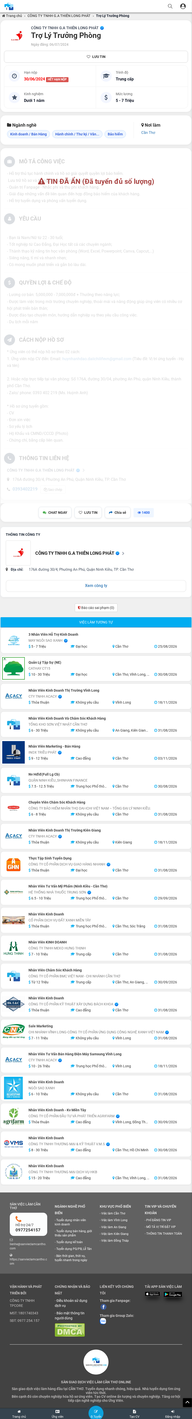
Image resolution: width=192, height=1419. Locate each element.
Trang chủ (13, 16)
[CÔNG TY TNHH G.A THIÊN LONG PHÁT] (16, 36)
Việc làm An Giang (113, 1227)
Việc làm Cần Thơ (113, 1213)
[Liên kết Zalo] (103, 1321)
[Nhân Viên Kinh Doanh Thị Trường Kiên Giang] (13, 836)
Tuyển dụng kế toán (69, 1242)
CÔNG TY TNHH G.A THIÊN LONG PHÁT (59, 16)
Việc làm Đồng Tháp (115, 1240)
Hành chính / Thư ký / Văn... (77, 134)
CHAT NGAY (57, 513)
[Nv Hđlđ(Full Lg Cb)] (13, 780)
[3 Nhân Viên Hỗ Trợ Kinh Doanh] (13, 640)
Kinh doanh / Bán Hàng (28, 134)
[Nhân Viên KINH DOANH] (13, 948)
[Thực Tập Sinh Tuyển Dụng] (13, 864)
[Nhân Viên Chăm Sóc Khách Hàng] (13, 976)
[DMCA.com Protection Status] (70, 1330)
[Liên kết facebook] (103, 1307)
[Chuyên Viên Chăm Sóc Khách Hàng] (13, 808)
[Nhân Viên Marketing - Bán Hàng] (13, 752)
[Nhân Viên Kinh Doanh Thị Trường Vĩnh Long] (13, 696)
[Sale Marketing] (13, 1032)
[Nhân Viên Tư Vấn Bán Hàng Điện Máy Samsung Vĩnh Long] (13, 1060)
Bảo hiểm (115, 134)
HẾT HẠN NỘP (57, 79)
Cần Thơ (148, 132)
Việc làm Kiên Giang (114, 1234)
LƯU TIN (99, 57)
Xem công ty (96, 585)
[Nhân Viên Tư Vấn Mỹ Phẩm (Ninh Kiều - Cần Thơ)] (13, 892)
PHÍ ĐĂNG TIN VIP (158, 1220)
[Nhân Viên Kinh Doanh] (13, 920)
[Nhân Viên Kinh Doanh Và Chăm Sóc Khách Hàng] (13, 724)
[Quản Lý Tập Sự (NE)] (13, 668)
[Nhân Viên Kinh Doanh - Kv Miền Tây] (13, 1116)
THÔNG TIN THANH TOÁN (164, 1233)
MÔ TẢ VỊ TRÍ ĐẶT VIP (161, 1227)
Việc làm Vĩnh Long (114, 1220)
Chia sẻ (120, 513)
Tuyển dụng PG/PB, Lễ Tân (74, 1249)
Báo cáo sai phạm (97, 608)
